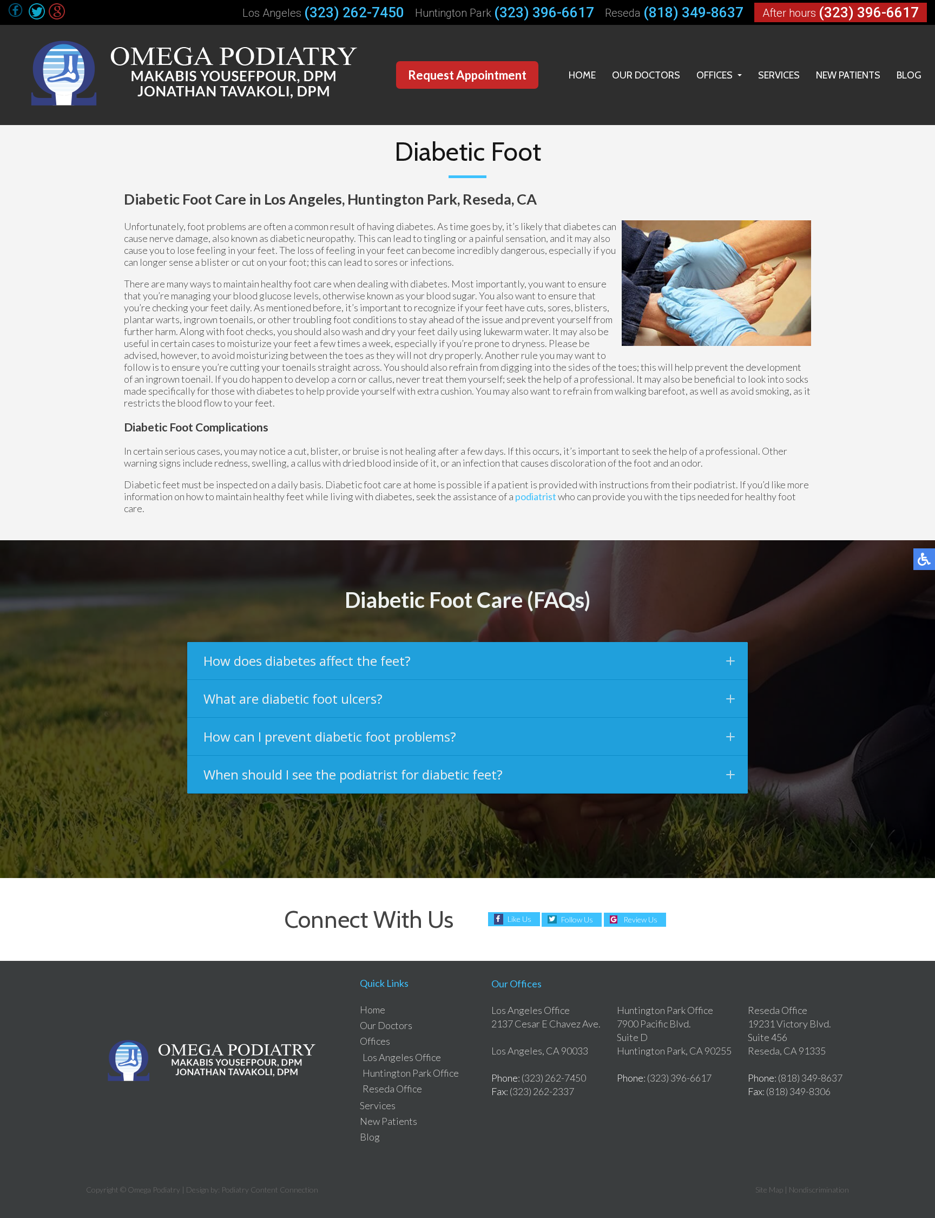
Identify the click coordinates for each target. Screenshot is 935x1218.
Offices (714, 75)
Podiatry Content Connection (269, 1189)
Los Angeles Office (402, 1057)
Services (779, 75)
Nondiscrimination (819, 1189)
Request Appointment (467, 75)
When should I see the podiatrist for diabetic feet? (353, 774)
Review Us (640, 919)
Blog (909, 75)
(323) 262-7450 (354, 12)
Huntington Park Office (411, 1073)
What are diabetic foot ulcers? (293, 699)
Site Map (769, 1189)
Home (582, 75)
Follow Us (577, 919)
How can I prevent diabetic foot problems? (329, 736)
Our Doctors (646, 75)
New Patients (848, 75)
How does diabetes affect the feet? (307, 661)
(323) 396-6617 (544, 12)
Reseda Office (392, 1089)
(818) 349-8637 (693, 12)
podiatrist (535, 496)
